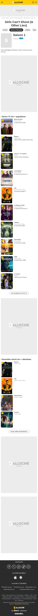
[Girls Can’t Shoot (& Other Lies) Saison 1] (6, 40)
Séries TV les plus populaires (16, 17)
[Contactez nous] (29, 567)
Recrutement (20, 595)
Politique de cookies (8, 597)
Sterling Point (18, 395)
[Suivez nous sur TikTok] (24, 567)
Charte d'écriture (16, 598)
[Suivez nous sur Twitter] (14, 567)
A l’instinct (17, 274)
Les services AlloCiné (27, 598)
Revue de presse (7, 598)
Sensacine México (25, 589)
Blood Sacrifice (18, 119)
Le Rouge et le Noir (19, 205)
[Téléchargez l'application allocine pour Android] (21, 577)
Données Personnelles (30, 597)
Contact (3, 595)
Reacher (16, 136)
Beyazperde (29, 587)
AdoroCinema (8, 589)
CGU (31, 595)
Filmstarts (4, 587)
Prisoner (16, 412)
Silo (15, 188)
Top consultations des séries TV (19, 293)
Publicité (27, 595)
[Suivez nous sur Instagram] (19, 567)
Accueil (3, 17)
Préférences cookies (19, 597)
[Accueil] (17, 2)
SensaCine (17, 587)
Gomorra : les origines (20, 153)
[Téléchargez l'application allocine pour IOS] (16, 577)
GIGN (15, 257)
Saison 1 (19, 35)
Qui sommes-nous (11, 595)
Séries (7, 17)
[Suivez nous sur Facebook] (9, 567)
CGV (35, 595)
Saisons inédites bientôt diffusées (19, 431)
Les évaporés (17, 171)
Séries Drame (27, 17)
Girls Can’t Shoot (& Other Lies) (19, 23)
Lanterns (16, 222)
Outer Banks (17, 239)
